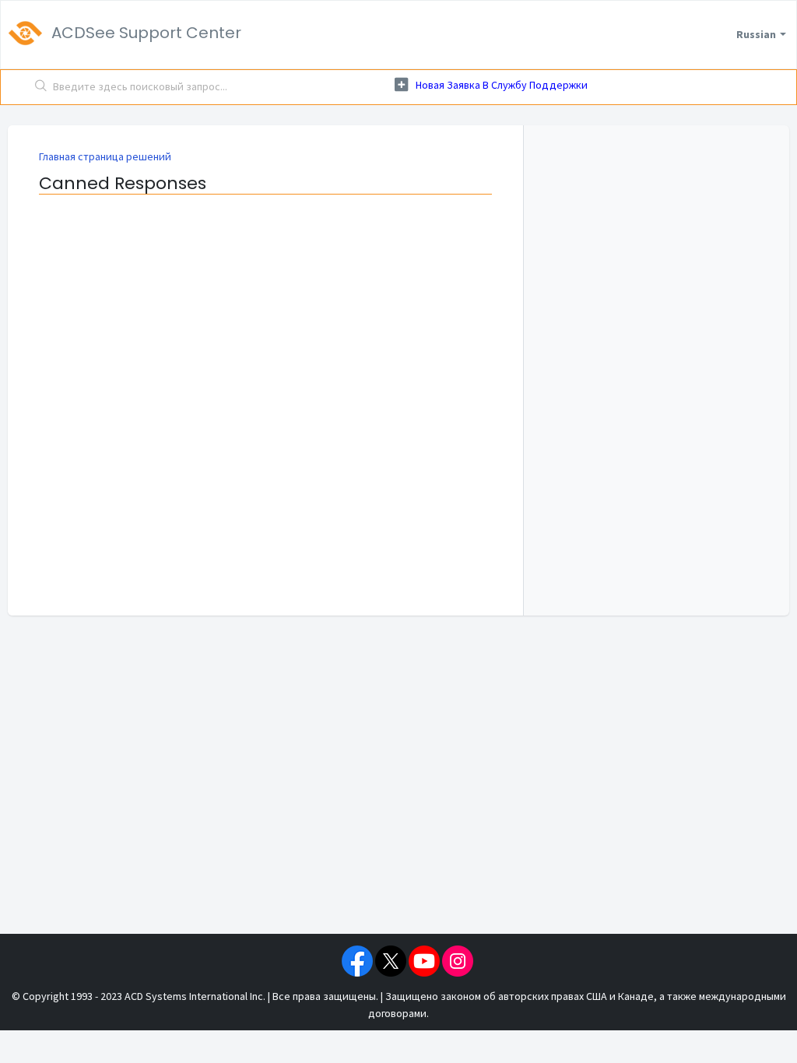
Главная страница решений (105, 156)
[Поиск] (41, 87)
